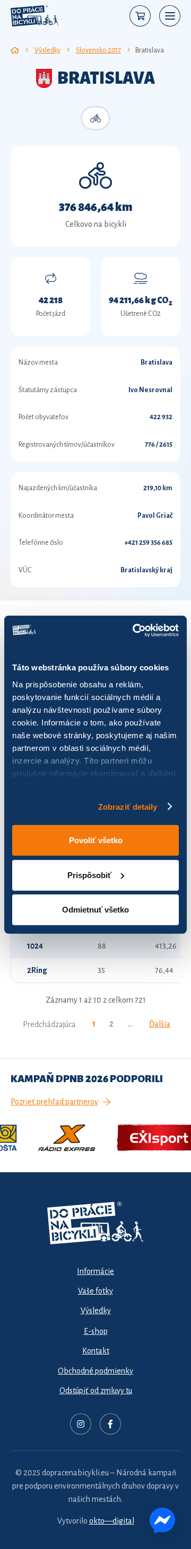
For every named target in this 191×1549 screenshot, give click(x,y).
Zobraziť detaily (128, 806)
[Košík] (140, 15)
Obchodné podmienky (95, 1371)
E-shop (96, 1331)
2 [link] (111, 1024)
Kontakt (95, 1351)
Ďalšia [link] (159, 1024)
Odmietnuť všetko (95, 909)
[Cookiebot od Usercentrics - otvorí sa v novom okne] (135, 630)
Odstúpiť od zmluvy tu (95, 1390)
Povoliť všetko (96, 840)
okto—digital (111, 1521)
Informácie (95, 1271)
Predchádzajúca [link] (49, 1024)
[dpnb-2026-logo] (35, 15)
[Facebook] (110, 1424)
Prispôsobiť (89, 874)
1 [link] (94, 1024)
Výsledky (96, 1310)
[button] (169, 15)
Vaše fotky (95, 1291)
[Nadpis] (80, 1424)
